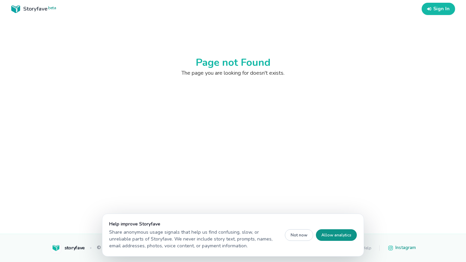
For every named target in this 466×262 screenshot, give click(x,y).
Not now (299, 235)
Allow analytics (336, 235)
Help (366, 248)
